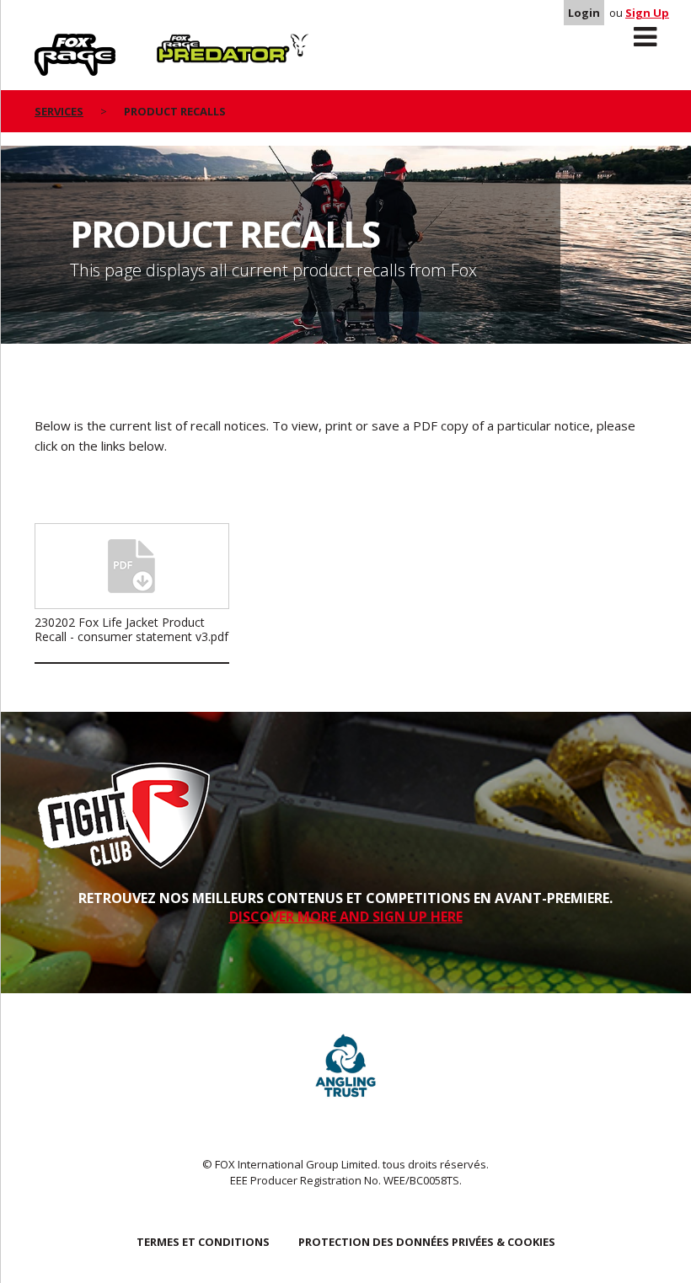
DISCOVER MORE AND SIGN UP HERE (346, 916)
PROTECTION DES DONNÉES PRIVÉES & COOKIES (426, 1241)
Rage (51, 43)
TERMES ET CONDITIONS (203, 1241)
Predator (185, 43)
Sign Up (647, 12)
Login (584, 12)
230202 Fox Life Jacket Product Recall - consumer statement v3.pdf (131, 629)
